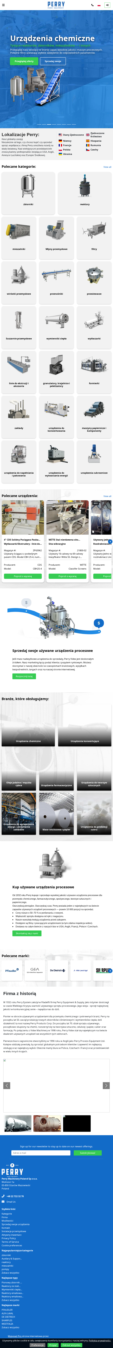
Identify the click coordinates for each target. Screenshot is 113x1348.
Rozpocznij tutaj (24, 676)
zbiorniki (6, 1255)
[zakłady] (19, 409)
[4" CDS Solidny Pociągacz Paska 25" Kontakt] (23, 519)
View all (107, 166)
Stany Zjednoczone (73, 134)
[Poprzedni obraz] (6, 1085)
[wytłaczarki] (94, 320)
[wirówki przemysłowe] (19, 275)
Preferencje (37, 1345)
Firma (5, 1217)
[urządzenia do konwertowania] (56, 409)
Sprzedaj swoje (53, 61)
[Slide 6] (64, 124)
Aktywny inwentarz (11, 1234)
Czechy (94, 149)
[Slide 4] (54, 124)
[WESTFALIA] (35, 970)
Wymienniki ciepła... (12, 1289)
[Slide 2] (44, 124)
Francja (67, 145)
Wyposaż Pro (15, 1336)
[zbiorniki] (28, 185)
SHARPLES (7, 1320)
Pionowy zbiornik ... (12, 1282)
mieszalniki (7, 1265)
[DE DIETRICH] (57, 970)
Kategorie (7, 1213)
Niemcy (67, 140)
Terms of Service (10, 1241)
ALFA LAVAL (7, 1313)
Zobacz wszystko (10, 1272)
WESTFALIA (7, 1323)
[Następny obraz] (106, 1085)
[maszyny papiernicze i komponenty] (94, 409)
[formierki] (94, 364)
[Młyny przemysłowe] (56, 230)
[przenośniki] (56, 275)
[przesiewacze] (94, 275)
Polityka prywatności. (100, 1340)
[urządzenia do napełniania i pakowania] (19, 454)
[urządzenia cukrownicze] (94, 454)
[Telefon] (92, 5)
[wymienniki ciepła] (56, 320)
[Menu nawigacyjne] (3, 5)
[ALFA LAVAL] (80, 970)
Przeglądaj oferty (24, 61)
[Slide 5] (59, 124)
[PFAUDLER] (12, 970)
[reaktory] (84, 185)
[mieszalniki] (19, 230)
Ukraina (67, 154)
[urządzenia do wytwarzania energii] (56, 454)
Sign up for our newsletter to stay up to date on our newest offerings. (56, 1146)
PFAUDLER (7, 1309)
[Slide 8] (74, 124)
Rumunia (96, 145)
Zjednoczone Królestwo (97, 135)
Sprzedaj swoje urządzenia (15, 1224)
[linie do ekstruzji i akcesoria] (19, 364)
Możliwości (7, 1220)
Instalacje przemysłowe (14, 1231)
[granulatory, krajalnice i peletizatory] (56, 364)
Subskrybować (87, 1152)
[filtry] (94, 230)
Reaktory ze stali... (11, 1286)
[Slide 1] (39, 124)
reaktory (6, 1262)
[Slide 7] (69, 124)
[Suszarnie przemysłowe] (19, 320)
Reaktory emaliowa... (12, 1293)
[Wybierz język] (99, 5)
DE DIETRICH (8, 1316)
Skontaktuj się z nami (27, 933)
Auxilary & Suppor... (12, 1258)
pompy (5, 1269)
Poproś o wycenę (23, 576)
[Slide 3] (49, 124)
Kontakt (6, 1227)
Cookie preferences (12, 1245)
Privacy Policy (9, 1238)
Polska (66, 149)
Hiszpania (96, 140)
